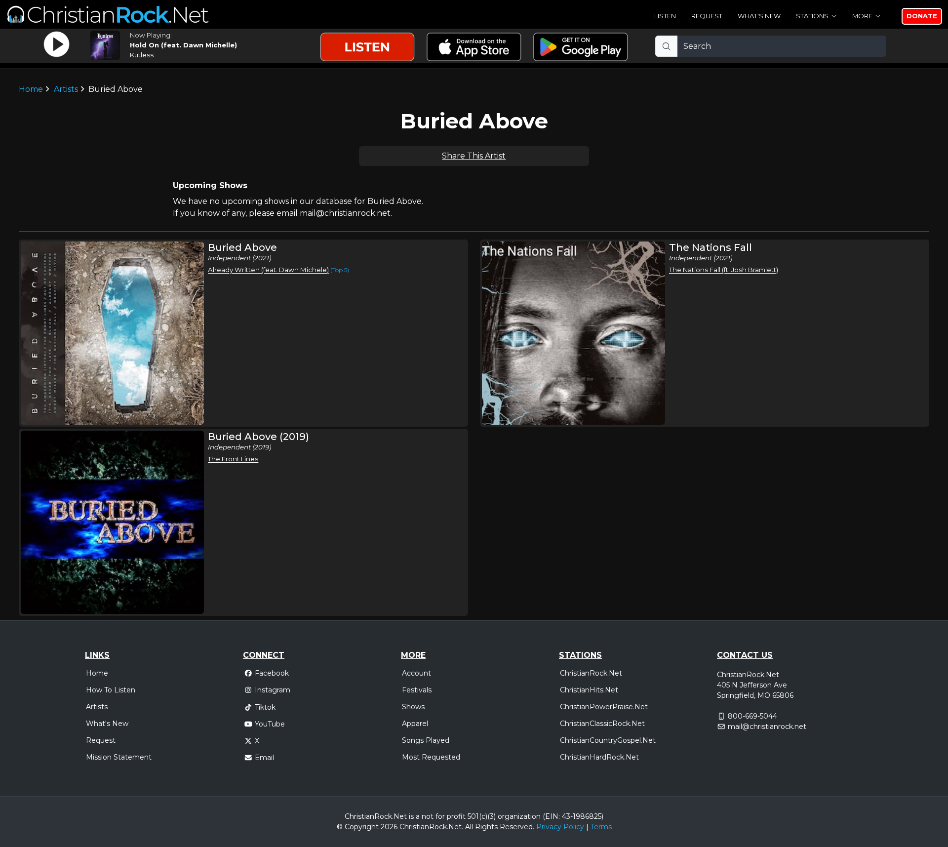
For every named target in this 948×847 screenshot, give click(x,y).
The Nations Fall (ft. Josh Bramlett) (723, 270)
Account (416, 673)
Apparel (415, 723)
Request (706, 16)
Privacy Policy (560, 826)
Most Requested (431, 757)
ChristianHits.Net (589, 689)
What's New (759, 16)
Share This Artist (474, 156)
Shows (413, 706)
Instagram (272, 689)
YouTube (270, 724)
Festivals (417, 689)
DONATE (922, 16)
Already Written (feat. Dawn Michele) (268, 270)
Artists (66, 89)
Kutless (142, 55)
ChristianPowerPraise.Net (604, 706)
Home (31, 89)
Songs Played (425, 740)
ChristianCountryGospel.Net (608, 740)
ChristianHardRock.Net (599, 757)
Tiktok (265, 707)
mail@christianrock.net (767, 726)
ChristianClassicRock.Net (602, 723)
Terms (601, 826)
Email (264, 757)
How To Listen (110, 689)
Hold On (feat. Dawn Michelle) (183, 45)
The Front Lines (233, 459)
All (469, 826)
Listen (665, 16)
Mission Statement (119, 757)
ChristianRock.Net (591, 673)
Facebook (272, 673)
